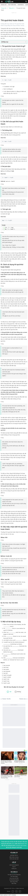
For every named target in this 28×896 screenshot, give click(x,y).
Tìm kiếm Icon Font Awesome (14, 874)
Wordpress (21, 4)
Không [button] (19, 691)
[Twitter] (16, 891)
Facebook (18, 845)
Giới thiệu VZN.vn (14, 855)
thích (12, 843)
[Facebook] (13, 891)
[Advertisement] (14, 15)
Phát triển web (12, 4)
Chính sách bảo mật (14, 858)
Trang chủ (3, 4)
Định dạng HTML (14, 881)
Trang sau (22, 699)
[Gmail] (20, 891)
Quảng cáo (14, 868)
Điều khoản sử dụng (14, 857)
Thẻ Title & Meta (14, 876)
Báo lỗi (14, 866)
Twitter (25, 845)
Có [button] (10, 691)
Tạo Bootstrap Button (14, 880)
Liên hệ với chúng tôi (14, 865)
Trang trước (6, 699)
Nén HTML (14, 883)
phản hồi (24, 843)
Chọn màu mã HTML (14, 878)
